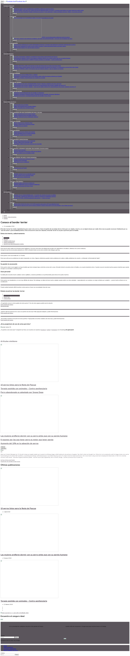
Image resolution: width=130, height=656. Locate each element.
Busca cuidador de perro (11, 650)
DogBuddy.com (5, 626)
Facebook (43, 330)
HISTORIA (6, 238)
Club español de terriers (7, 304)
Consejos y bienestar (10, 649)
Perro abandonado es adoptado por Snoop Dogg (22, 392)
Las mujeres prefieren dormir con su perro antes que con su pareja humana (34, 436)
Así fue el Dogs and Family (8, 460)
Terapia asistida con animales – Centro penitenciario (24, 388)
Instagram (54, 330)
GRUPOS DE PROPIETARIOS (12, 295)
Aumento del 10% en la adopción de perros (19, 443)
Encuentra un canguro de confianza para (54, 626)
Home (5, 215)
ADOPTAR (7, 297)
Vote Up (3, 446)
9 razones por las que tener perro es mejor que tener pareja (27, 440)
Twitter (48, 330)
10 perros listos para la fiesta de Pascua (18, 385)
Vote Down (3, 448)
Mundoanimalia (5, 306)
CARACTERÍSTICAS (9, 241)
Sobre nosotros (8, 647)
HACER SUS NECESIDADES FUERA (14, 244)
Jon (1, 451)
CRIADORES (7, 298)
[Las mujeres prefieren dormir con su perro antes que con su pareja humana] (29, 432)
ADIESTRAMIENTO (9, 242)
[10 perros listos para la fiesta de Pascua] (29, 381)
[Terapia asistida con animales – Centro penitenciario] (29, 597)
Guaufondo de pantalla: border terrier (10, 461)
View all (15, 13)
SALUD (6, 239)
